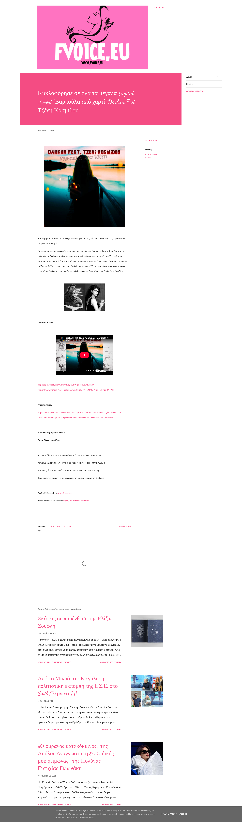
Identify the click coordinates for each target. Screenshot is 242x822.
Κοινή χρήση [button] (151, 140)
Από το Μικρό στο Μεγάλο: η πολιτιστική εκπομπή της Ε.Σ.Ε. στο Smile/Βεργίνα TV (78, 686)
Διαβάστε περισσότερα (111, 662)
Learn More (169, 814)
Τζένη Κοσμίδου (151, 154)
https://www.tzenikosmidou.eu (76, 500)
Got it (183, 814)
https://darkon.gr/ (65, 493)
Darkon (148, 158)
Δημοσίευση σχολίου (61, 662)
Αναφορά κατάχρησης (196, 91)
